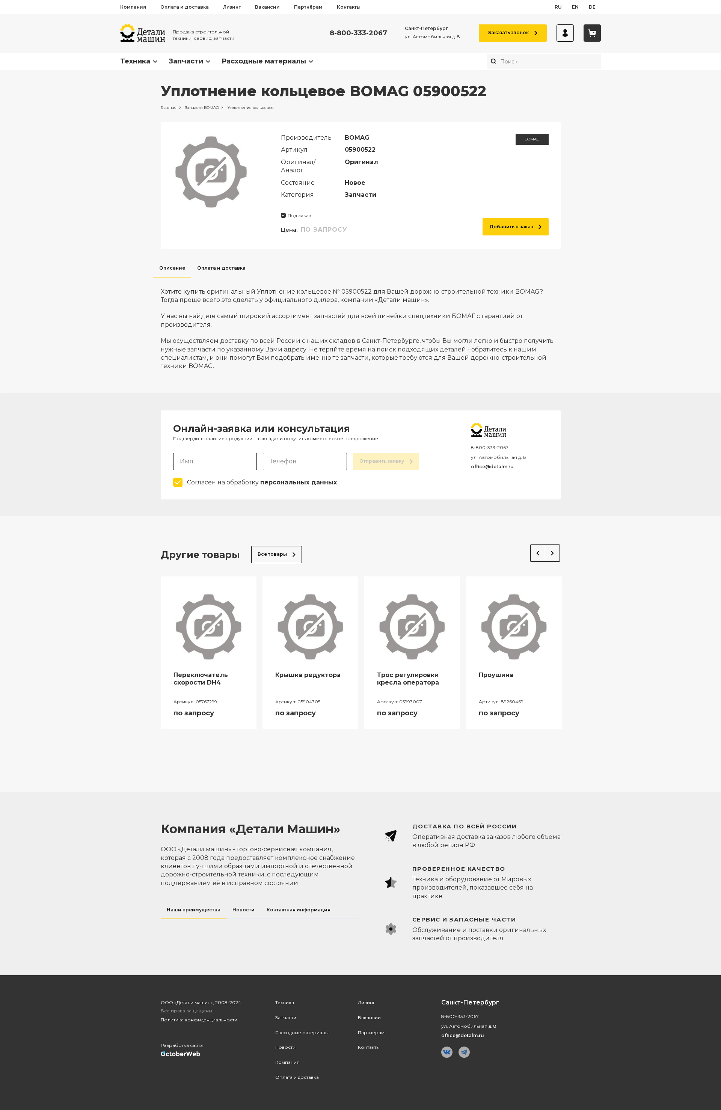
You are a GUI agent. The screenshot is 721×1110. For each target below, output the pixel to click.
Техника (135, 61)
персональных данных (298, 482)
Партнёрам (308, 7)
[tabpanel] (361, 324)
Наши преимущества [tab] (193, 909)
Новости (285, 1047)
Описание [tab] (172, 268)
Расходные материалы (264, 61)
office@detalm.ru (492, 466)
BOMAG (532, 139)
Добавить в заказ (511, 226)
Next (552, 553)
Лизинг (232, 7)
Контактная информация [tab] (298, 909)
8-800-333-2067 (358, 33)
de (592, 7)
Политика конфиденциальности (199, 1020)
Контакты (348, 7)
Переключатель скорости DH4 (200, 678)
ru (558, 7)
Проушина (496, 675)
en (575, 7)
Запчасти (186, 61)
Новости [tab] (243, 909)
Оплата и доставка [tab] (221, 268)
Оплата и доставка (184, 7)
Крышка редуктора (308, 675)
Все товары (272, 554)
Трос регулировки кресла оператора (408, 678)
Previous (537, 553)
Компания (133, 7)
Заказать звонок (508, 32)
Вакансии (267, 7)
